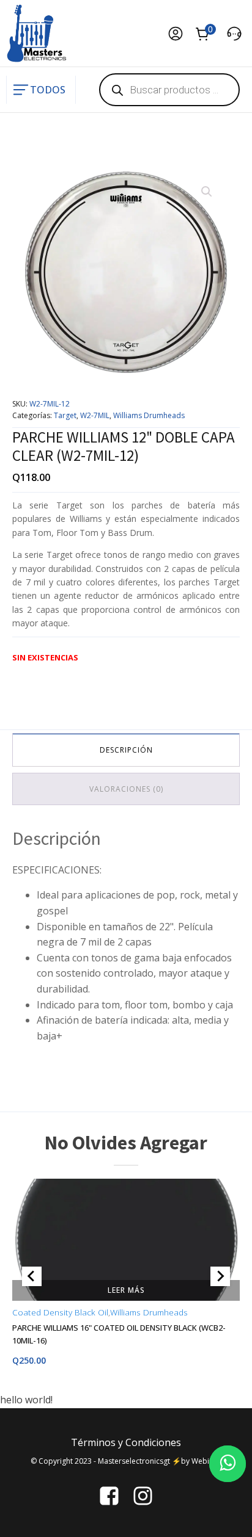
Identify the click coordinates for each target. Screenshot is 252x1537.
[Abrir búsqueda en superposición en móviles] (169, 89)
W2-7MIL (94, 415)
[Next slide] (220, 1276)
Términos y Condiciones (126, 1442)
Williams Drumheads (149, 415)
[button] (207, 192)
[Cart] (205, 35)
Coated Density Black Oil (60, 1312)
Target (65, 415)
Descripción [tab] (126, 750)
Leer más (126, 1289)
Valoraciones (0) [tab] (126, 789)
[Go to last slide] (32, 1276)
